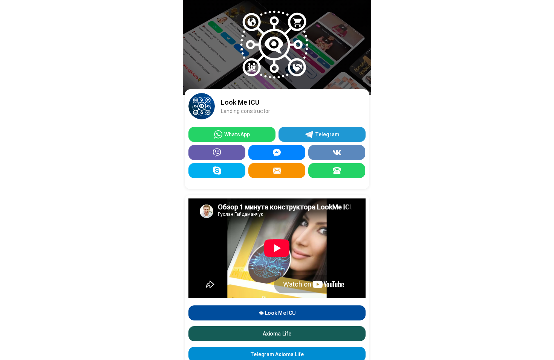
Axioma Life (277, 334)
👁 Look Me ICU (277, 313)
